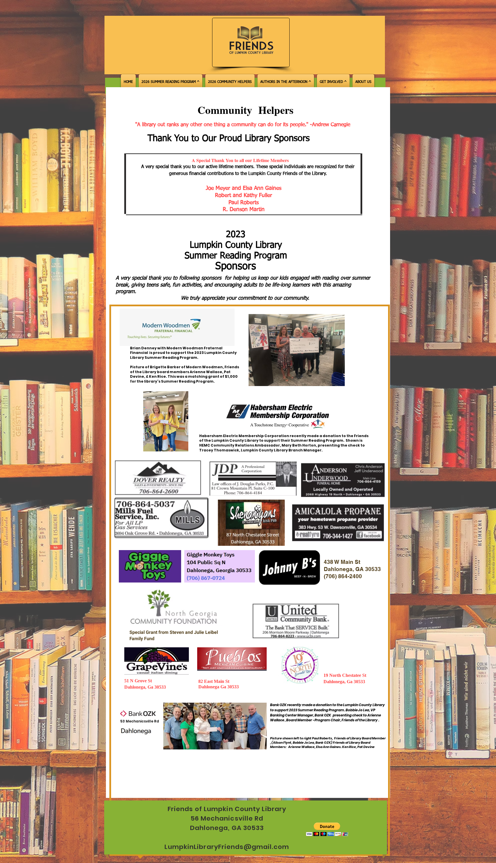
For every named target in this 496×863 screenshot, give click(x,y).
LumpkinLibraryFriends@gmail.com (226, 846)
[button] (327, 829)
